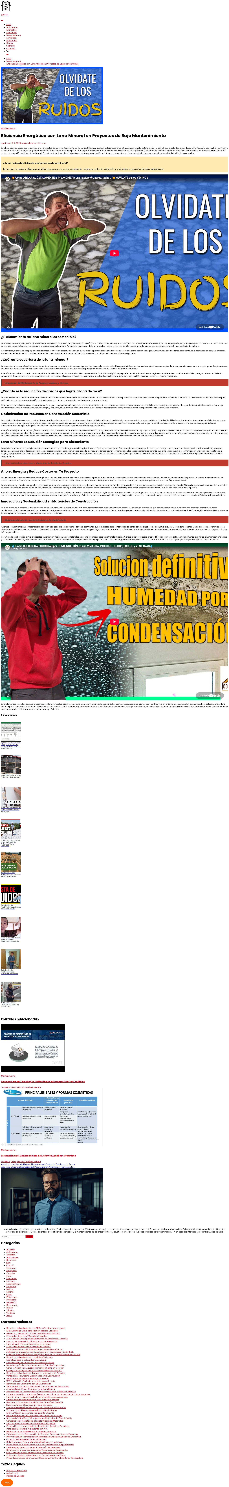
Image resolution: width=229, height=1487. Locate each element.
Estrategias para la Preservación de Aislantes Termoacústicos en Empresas (42, 1434)
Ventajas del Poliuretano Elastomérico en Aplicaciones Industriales (37, 1386)
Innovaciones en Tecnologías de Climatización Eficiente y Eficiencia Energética (43, 1436)
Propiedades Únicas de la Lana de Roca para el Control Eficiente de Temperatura (44, 1458)
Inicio (8, 24)
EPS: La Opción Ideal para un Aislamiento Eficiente (30, 1412)
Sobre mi (10, 45)
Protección (11, 1299)
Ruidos (9, 43)
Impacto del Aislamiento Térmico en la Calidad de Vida (31, 1341)
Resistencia (11, 1305)
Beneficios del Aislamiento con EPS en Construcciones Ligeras (35, 1328)
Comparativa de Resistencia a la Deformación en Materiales (34, 1420)
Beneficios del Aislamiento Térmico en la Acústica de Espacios (35, 1373)
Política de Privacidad (16, 1470)
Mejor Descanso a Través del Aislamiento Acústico (30, 1362)
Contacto (10, 48)
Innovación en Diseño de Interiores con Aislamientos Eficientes (36, 1407)
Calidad (9, 1265)
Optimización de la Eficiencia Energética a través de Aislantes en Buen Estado (43, 1354)
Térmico (10, 1310)
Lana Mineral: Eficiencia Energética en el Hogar (28, 1344)
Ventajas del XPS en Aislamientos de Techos (27, 1378)
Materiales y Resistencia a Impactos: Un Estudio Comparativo (35, 1365)
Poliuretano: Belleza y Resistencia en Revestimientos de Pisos (35, 1455)
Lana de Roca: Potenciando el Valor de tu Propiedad (30, 1423)
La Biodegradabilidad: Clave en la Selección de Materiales (33, 1447)
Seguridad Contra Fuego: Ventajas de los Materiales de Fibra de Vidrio (39, 1418)
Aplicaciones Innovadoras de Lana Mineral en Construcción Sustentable (40, 1352)
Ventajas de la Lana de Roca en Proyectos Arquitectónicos (34, 1349)
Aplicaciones (12, 1257)
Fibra (8, 1276)
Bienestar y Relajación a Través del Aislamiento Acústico (33, 1333)
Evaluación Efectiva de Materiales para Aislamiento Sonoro (34, 1415)
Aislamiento (11, 27)
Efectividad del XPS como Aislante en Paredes (28, 1346)
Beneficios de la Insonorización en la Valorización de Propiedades (37, 1450)
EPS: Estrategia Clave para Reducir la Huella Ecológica (32, 1330)
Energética (11, 29)
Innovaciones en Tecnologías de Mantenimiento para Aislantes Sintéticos (43, 1081)
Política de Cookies (15, 1475)
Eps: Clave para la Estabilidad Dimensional (26, 1360)
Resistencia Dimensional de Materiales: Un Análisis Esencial (34, 1402)
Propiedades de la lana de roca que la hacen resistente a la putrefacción (40, 1444)
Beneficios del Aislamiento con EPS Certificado (28, 1383)
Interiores (10, 1281)
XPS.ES (4, 15)
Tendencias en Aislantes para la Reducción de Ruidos (31, 1410)
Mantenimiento (13, 35)
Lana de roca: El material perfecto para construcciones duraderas (37, 1397)
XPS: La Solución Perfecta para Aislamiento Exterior (31, 1381)
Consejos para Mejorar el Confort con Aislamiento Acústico (34, 1370)
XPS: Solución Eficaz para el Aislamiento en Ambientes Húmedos (37, 1338)
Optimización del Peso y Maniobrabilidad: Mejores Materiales (34, 1442)
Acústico (10, 1249)
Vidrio (9, 1315)
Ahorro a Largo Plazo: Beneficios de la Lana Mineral (30, 1389)
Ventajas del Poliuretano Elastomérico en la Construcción (33, 1375)
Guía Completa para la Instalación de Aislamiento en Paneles (34, 1452)
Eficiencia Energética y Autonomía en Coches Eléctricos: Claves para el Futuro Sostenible (48, 1394)
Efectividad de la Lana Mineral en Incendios (26, 1336)
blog (8, 1262)
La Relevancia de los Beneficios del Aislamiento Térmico (32, 1399)
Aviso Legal (11, 1473)
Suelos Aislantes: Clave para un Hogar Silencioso (29, 1405)
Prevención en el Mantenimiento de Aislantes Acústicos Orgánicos (38, 1155)
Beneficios (11, 1260)
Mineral (9, 1291)
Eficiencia (10, 1268)
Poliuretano (11, 40)
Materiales (11, 37)
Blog (7, 1482)
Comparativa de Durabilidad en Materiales (26, 1439)
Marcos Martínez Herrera (33, 143)
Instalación (11, 32)
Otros (9, 1294)
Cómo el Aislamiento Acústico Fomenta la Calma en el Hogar (34, 1367)
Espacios (10, 1273)
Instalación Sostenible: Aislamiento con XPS (27, 1428)
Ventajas (10, 1313)
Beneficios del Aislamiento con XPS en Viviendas (29, 1357)
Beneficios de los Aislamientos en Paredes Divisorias (31, 1431)
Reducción (11, 1302)
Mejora (9, 1289)
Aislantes (10, 1254)
